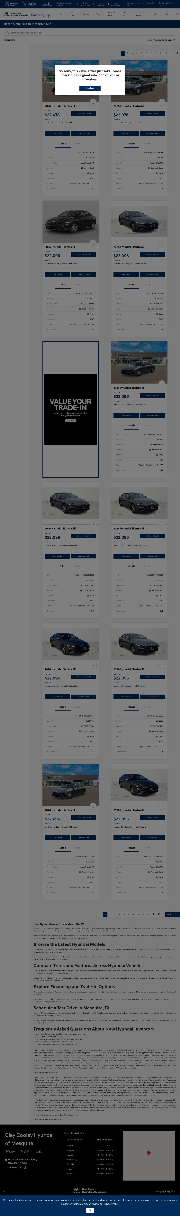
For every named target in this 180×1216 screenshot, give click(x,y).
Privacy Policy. (111, 1204)
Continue (90, 88)
